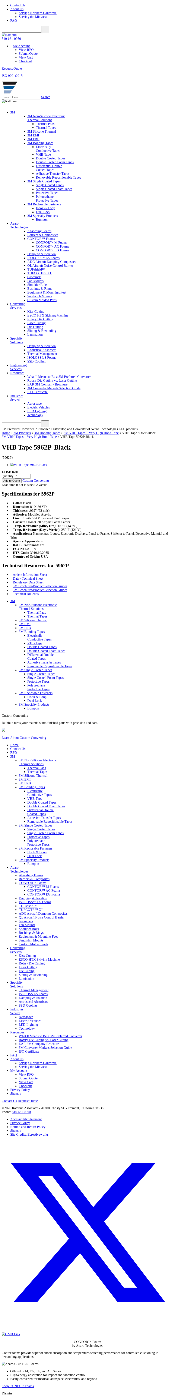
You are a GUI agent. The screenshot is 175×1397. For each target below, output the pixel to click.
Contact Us (17, 5)
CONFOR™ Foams (41, 239)
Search (45, 97)
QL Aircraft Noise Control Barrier (50, 265)
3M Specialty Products (42, 216)
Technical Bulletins (26, 594)
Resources (17, 373)
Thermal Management (42, 353)
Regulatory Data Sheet (28, 582)
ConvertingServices (17, 305)
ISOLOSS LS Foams (41, 357)
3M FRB (33, 139)
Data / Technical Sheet (28, 578)
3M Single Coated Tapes (44, 181)
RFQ (13, 752)
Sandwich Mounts (39, 296)
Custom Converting (35, 480)
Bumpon (42, 219)
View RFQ (26, 50)
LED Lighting (37, 411)
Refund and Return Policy (27, 1127)
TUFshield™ (36, 269)
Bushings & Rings (39, 288)
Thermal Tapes (46, 127)
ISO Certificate (37, 392)
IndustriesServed (16, 397)
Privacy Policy (20, 1090)
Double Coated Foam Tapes (55, 162)
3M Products (22, 433)
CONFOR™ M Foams (51, 242)
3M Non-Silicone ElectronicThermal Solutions (46, 118)
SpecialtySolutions (16, 340)
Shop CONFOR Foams (18, 1386)
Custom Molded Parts (42, 300)
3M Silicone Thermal (41, 131)
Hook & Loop (45, 208)
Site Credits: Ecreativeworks (29, 1134)
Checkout (25, 61)
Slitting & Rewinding (41, 330)
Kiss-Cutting (35, 311)
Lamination (35, 334)
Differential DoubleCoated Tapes (49, 168)
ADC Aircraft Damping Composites (51, 262)
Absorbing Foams (39, 231)
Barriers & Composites (42, 235)
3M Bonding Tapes (40, 143)
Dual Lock (43, 212)
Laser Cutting (36, 323)
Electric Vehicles (38, 407)
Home (6, 433)
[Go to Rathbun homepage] (10, 93)
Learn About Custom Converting (24, 737)
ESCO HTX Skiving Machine (47, 315)
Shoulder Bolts (37, 285)
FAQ (13, 20)
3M (12, 112)
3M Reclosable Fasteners (44, 204)
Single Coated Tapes (50, 185)
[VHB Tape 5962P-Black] (28, 465)
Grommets (34, 277)
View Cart (26, 57)
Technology (35, 415)
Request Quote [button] (12, 68)
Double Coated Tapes (50, 158)
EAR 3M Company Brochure (47, 384)
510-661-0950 (11, 38)
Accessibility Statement (26, 1119)
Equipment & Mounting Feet (46, 292)
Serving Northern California (38, 13)
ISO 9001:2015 (12, 75)
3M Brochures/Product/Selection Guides (40, 586)
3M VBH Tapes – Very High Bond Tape (91, 433)
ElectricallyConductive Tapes (48, 148)
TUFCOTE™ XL (39, 273)
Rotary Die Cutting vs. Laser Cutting (52, 380)
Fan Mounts (35, 281)
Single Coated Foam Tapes (54, 189)
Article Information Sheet (30, 574)
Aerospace (34, 403)
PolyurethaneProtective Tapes (47, 198)
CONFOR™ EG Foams (52, 250)
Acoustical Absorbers (41, 350)
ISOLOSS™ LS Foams (43, 258)
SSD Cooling (36, 361)
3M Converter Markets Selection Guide (53, 388)
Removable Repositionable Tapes (58, 177)
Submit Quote (28, 53)
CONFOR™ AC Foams (52, 246)
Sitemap (15, 1093)
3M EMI (33, 135)
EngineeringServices (18, 367)
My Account (21, 46)
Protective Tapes (47, 193)
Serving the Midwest (33, 17)
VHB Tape (43, 154)
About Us (16, 9)
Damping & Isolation (41, 254)
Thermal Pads (45, 124)
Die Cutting (35, 327)
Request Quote (28, 1101)
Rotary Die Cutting (40, 319)
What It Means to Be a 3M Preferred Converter (59, 376)
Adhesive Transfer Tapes (52, 173)
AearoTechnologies (19, 225)
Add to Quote (11, 480)
